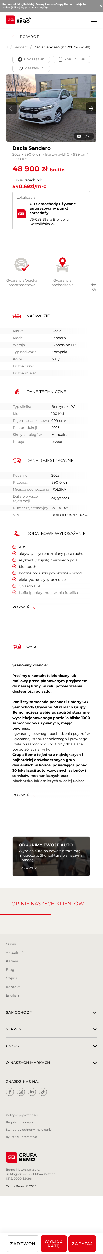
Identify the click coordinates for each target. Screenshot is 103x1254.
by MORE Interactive (21, 1137)
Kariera (12, 961)
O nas (11, 944)
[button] (91, 108)
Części (11, 978)
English (12, 995)
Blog (10, 969)
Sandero (21, 47)
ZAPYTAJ (82, 1243)
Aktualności (16, 952)
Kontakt (13, 986)
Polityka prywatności (22, 1115)
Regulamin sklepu (19, 1122)
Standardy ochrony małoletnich (30, 1129)
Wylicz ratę (53, 1243)
